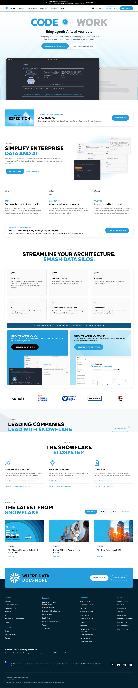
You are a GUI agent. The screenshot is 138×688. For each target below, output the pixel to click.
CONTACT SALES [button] (111, 8)
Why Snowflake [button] (15, 171)
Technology (46, 628)
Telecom (45, 625)
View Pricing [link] (31, 171)
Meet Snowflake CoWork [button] (83, 46)
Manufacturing (47, 614)
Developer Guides (123, 622)
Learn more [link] (14, 292)
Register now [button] (120, 118)
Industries (46, 598)
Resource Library (123, 601)
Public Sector (46, 618)
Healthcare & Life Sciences (51, 611)
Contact (82, 622)
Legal (12, 666)
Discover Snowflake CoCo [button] (55, 46)
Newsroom (83, 626)
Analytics (8, 612)
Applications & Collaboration (14, 619)
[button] (135, 2)
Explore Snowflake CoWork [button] (89, 347)
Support (7, 631)
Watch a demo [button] (119, 578)
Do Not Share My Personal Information (91, 663)
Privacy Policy (39, 663)
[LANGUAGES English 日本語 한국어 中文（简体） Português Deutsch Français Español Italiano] (93, 8)
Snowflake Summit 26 (87, 642)
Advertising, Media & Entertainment (49, 603)
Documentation (122, 626)
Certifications (121, 615)
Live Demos (121, 605)
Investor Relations (86, 612)
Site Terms (48, 663)
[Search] (97, 8)
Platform (8, 601)
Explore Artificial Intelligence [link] (102, 486)
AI (5, 615)
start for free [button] (126, 8)
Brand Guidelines (85, 619)
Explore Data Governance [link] (102, 481)
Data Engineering (10, 608)
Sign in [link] (101, 8)
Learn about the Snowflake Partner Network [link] (18, 481)
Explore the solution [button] (117, 230)
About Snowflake (85, 601)
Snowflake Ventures (86, 635)
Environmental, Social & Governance (88, 630)
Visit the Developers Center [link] (57, 481)
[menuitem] (13, 8)
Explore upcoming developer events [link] (60, 486)
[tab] (91, 512)
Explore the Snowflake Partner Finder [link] (16, 486)
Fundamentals (121, 608)
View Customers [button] (120, 429)
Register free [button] (89, 2)
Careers (82, 608)
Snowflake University (124, 619)
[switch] (67, 21)
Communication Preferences (60, 663)
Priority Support (10, 634)
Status (7, 638)
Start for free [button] (99, 578)
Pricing (7, 622)
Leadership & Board (86, 605)
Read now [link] (11, 556)
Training (120, 612)
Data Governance (123, 629)
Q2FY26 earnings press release (29, 682)
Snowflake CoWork (11, 605)
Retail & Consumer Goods (51, 621)
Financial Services (48, 607)
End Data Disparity (86, 638)
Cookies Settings (74, 663)
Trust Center (84, 615)
